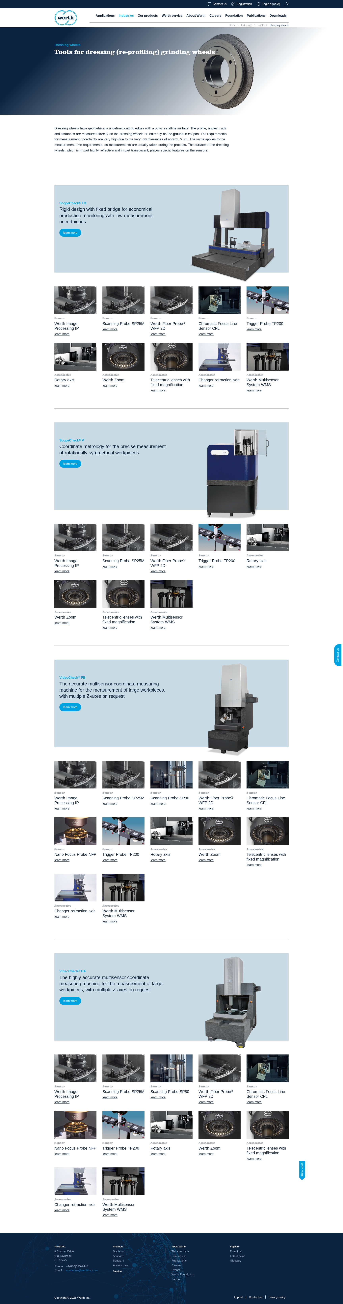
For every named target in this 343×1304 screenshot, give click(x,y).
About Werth (195, 15)
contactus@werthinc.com (82, 1270)
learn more (70, 232)
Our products (148, 15)
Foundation (234, 15)
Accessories (120, 1265)
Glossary (235, 1260)
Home (232, 25)
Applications (105, 15)
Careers (215, 15)
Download (236, 1251)
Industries (126, 15)
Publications (256, 15)
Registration (244, 4)
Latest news (237, 1256)
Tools (261, 25)
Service (117, 1271)
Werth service (172, 15)
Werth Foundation (183, 1274)
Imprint (238, 1297)
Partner (176, 1279)
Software (118, 1260)
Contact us (220, 4)
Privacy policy (277, 1297)
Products (118, 1246)
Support (234, 1246)
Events (176, 1269)
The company (180, 1251)
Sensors (118, 1256)
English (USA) (271, 4)
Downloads (278, 15)
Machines (119, 1251)
